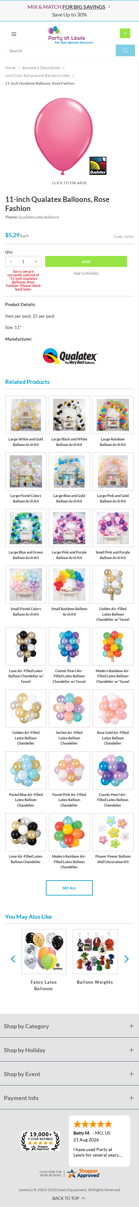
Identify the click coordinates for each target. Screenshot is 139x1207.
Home (10, 67)
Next (126, 958)
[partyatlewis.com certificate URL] (69, 1173)
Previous (13, 958)
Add (86, 261)
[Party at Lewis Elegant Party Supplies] (69, 33)
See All (69, 887)
